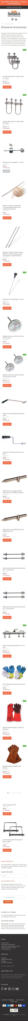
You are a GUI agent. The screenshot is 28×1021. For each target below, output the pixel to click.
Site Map (3, 961)
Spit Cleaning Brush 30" (9, 805)
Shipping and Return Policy (8, 947)
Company (3, 958)
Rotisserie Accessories (9, 23)
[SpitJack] (14, 13)
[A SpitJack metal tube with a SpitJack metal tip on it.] (14, 517)
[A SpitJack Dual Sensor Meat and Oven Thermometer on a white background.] (14, 324)
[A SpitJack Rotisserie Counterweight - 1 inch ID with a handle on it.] (14, 149)
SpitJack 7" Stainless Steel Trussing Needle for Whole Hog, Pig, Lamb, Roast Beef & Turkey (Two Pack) (13, 254)
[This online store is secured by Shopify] (14, 1011)
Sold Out (6, 171)
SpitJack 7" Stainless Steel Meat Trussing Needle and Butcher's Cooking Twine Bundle (12, 207)
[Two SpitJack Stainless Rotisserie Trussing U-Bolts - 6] (14, 61)
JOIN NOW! (8, 902)
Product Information (6, 962)
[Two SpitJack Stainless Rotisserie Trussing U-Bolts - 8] (14, 106)
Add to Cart (7, 87)
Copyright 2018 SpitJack (8, 1000)
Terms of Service (5, 949)
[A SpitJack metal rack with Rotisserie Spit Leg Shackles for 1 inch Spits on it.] (14, 633)
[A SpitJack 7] (14, 190)
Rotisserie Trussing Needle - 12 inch (13, 299)
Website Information (6, 959)
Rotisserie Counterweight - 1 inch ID (13, 162)
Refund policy (14, 1001)
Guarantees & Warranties (8, 944)
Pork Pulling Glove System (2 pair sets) (14, 684)
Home (2, 23)
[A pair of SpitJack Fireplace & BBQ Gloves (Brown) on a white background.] (14, 754)
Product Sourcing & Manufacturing (10, 946)
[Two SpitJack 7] (14, 237)
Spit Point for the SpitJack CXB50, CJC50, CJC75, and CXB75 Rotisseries (13, 491)
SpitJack (7, 1014)
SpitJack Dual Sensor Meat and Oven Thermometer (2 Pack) (13, 375)
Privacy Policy (5, 943)
